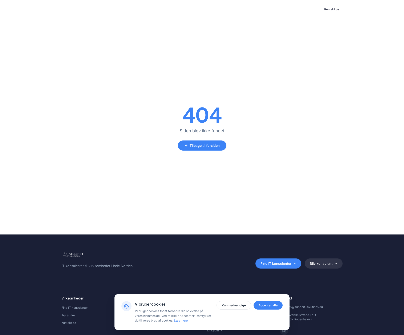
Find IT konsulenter (275, 263)
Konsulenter (185, 9)
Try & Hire (207, 9)
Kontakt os (331, 9)
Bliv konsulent (321, 263)
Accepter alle (268, 305)
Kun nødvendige (234, 305)
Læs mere (181, 320)
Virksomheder (160, 9)
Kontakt (242, 9)
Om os (225, 9)
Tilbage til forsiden (205, 145)
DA (314, 9)
